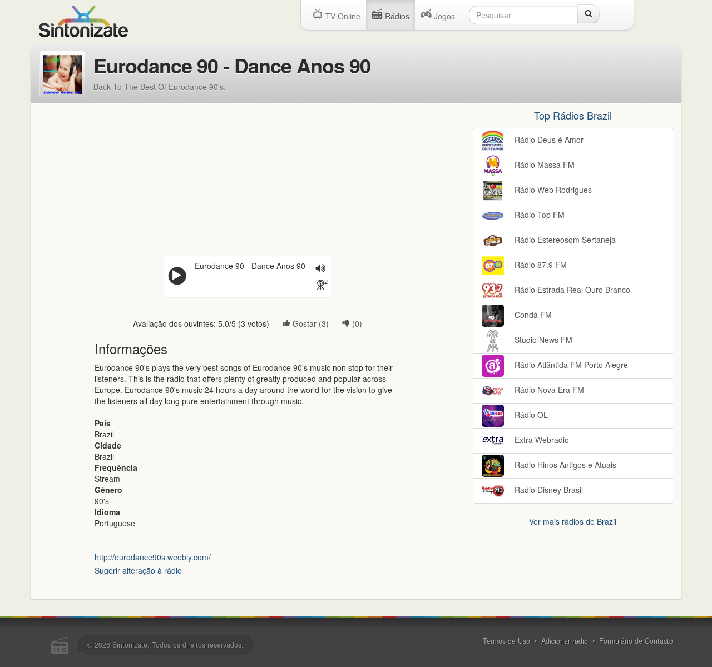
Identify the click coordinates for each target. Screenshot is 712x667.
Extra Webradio (540, 439)
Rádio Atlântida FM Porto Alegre (570, 364)
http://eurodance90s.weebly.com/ (153, 557)
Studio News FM (542, 339)
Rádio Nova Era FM (548, 389)
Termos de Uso (506, 641)
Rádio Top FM (538, 214)
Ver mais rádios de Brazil (572, 521)
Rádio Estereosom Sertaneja (564, 239)
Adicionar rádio (564, 641)
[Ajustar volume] (320, 269)
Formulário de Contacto (636, 641)
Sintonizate (129, 645)
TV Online (341, 16)
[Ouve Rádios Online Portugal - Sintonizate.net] (83, 20)
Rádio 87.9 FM (539, 264)
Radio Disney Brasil (547, 489)
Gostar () (309, 323)
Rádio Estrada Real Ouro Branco (571, 289)
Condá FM (532, 314)
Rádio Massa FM (543, 164)
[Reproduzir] (177, 276)
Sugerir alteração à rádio (138, 570)
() (356, 323)
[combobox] (523, 15)
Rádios (396, 16)
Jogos (443, 16)
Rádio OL (530, 414)
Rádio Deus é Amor (548, 139)
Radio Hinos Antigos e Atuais (564, 464)
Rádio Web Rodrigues (552, 189)
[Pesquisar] (588, 13)
